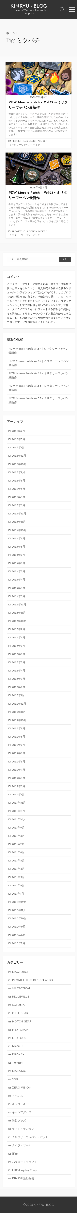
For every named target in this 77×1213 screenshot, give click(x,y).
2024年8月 (18, 546)
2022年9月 (18, 728)
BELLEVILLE (20, 996)
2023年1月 (18, 695)
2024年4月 (18, 579)
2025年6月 (18, 480)
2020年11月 (19, 910)
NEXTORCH (20, 1030)
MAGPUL (18, 1046)
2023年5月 (18, 662)
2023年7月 (18, 646)
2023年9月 (18, 629)
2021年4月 (18, 869)
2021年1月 (18, 893)
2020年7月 (18, 943)
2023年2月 (18, 687)
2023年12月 (19, 604)
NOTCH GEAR (22, 1021)
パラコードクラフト (24, 1162)
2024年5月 (18, 571)
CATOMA (18, 1005)
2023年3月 (18, 679)
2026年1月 (18, 447)
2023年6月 (18, 654)
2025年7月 (18, 472)
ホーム (10, 33)
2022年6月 (18, 753)
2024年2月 (18, 596)
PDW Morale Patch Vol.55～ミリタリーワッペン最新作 (38, 375)
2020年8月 (18, 935)
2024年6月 (18, 563)
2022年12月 (19, 703)
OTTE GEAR (20, 1013)
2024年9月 (18, 538)
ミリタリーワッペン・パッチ (24, 145)
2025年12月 (19, 455)
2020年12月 (19, 902)
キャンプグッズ (21, 1112)
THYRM (17, 1062)
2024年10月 (19, 530)
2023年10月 (19, 621)
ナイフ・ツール (21, 1145)
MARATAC (19, 1071)
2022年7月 (18, 745)
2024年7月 (18, 555)
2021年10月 (19, 819)
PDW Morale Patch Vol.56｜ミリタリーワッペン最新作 (38, 363)
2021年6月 (18, 852)
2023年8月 (18, 637)
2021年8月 (18, 836)
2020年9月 (18, 926)
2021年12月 (19, 802)
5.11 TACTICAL (21, 988)
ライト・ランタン (23, 1129)
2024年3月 (18, 588)
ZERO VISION (21, 1087)
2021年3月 (18, 877)
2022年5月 (18, 761)
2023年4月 (18, 670)
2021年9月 (18, 827)
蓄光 (15, 1153)
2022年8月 (18, 736)
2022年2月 (18, 786)
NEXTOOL (19, 1038)
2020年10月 (19, 918)
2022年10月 (19, 720)
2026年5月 (18, 439)
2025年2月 (18, 505)
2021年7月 (18, 844)
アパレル (17, 1096)
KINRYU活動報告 (23, 1178)
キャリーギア (20, 1104)
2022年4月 (18, 770)
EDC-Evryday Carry (24, 1170)
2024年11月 (19, 522)
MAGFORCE (20, 972)
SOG (15, 1079)
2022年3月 (18, 778)
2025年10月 (19, 464)
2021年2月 (18, 885)
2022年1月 (18, 794)
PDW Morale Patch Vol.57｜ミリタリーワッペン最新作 (38, 350)
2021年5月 (18, 860)
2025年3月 (18, 497)
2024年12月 (19, 513)
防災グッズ (19, 1120)
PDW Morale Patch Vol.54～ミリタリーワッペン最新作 (38, 388)
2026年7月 (18, 431)
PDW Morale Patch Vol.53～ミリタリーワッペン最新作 (38, 400)
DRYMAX (18, 1054)
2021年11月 (18, 811)
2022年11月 (19, 712)
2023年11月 (19, 612)
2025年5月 (18, 489)
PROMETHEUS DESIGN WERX (28, 141)
